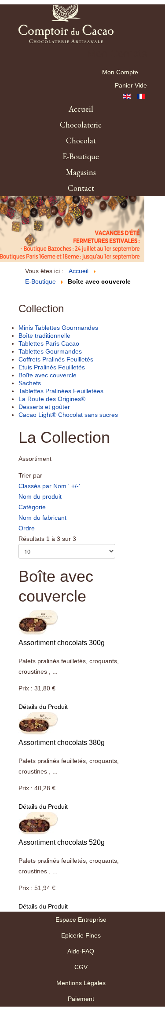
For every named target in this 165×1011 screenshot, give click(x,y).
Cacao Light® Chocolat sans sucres (68, 414)
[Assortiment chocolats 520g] (38, 822)
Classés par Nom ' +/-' (49, 485)
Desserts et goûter (44, 406)
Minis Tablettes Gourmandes (58, 327)
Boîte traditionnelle (44, 335)
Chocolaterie (81, 125)
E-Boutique (80, 156)
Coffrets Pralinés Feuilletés (55, 359)
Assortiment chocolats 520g (61, 842)
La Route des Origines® (51, 398)
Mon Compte (120, 72)
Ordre (26, 528)
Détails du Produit (43, 706)
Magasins (81, 172)
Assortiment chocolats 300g (61, 642)
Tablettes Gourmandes (50, 351)
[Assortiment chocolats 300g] (38, 621)
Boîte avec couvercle (47, 375)
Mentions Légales (81, 982)
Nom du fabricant (42, 517)
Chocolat (81, 140)
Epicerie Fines (81, 935)
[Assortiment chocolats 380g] (38, 722)
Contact (81, 188)
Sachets (29, 383)
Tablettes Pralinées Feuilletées (60, 390)
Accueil (81, 109)
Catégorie (32, 507)
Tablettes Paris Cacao (48, 343)
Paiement (81, 998)
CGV (81, 967)
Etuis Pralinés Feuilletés (51, 367)
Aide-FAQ (80, 951)
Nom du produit (40, 496)
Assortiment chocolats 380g (61, 742)
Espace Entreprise (80, 919)
